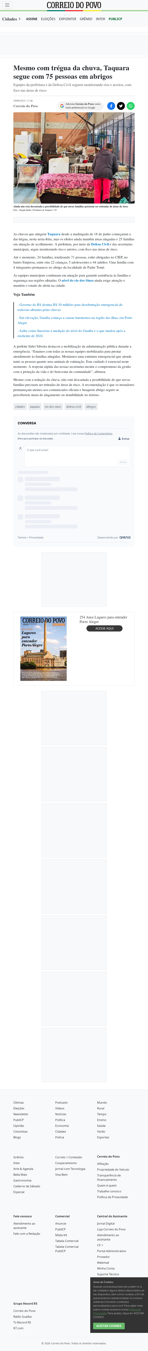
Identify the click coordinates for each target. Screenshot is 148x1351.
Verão (101, 1131)
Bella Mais (20, 1175)
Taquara (54, 234)
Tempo (101, 1114)
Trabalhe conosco (109, 1191)
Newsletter (20, 1114)
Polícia (59, 1137)
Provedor (103, 1257)
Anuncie (60, 1223)
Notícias (60, 1114)
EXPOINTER (67, 19)
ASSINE (31, 19)
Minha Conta (106, 1268)
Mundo (102, 1103)
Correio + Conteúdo (68, 1157)
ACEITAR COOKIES (108, 1326)
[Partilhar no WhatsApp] (131, 106)
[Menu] (7, 5)
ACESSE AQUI (104, 628)
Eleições (18, 1108)
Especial (18, 1192)
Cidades (9, 19)
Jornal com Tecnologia (70, 1169)
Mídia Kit (61, 1235)
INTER (100, 19)
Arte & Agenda (23, 1169)
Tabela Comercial (67, 1241)
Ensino (101, 1120)
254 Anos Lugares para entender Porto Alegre (103, 619)
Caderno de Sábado (26, 1186)
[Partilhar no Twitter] (121, 106)
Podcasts (61, 1103)
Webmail (103, 1263)
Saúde (101, 1126)
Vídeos (59, 1108)
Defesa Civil (100, 244)
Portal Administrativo (111, 1251)
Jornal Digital (106, 1223)
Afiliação (103, 1164)
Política (60, 1120)
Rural (100, 1108)
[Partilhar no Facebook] (111, 106)
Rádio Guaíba (22, 1317)
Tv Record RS (22, 1322)
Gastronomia (22, 1180)
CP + (100, 1245)
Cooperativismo (66, 1163)
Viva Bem (61, 1175)
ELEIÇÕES (48, 19)
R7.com (18, 1328)
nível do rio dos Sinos (77, 280)
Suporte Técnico (108, 1274)
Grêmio (18, 1157)
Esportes (103, 1137)
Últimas (18, 1103)
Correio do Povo (24, 1311)
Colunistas (20, 1131)
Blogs (17, 1137)
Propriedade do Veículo (113, 1170)
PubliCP (18, 1120)
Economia (62, 1126)
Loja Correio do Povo (111, 1229)
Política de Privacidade (112, 1197)
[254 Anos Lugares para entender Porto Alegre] (43, 648)
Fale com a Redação (26, 1234)
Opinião (18, 1126)
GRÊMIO (86, 19)
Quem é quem (107, 1185)
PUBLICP (115, 19)
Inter (16, 1163)
